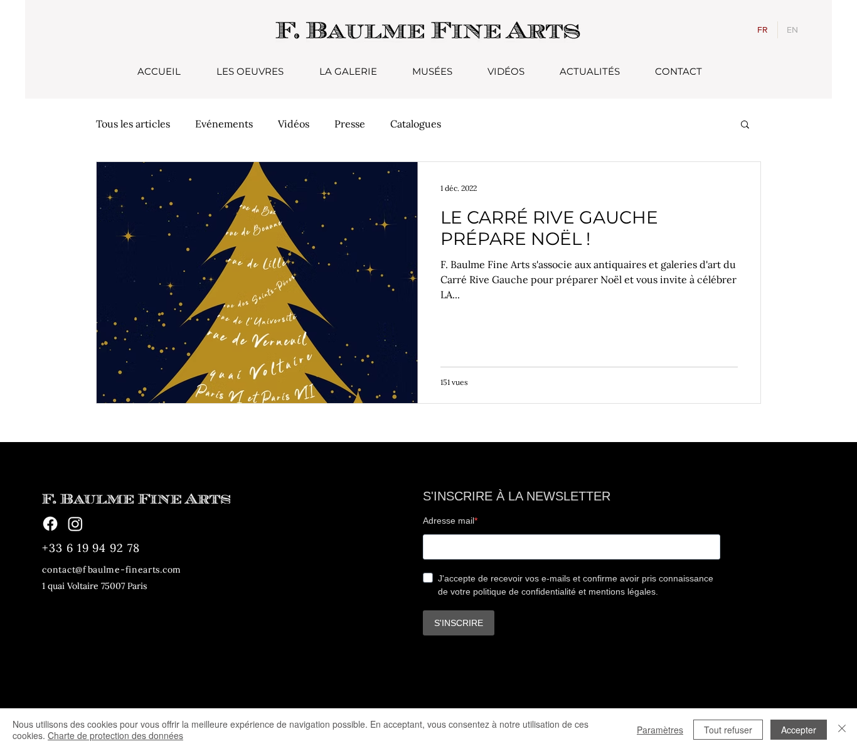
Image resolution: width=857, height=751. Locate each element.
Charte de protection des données (115, 735)
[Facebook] (50, 523)
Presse (349, 123)
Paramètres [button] (660, 729)
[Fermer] (841, 729)
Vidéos (293, 123)
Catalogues (415, 123)
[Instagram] (75, 523)
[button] (745, 125)
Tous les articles (133, 123)
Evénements (224, 123)
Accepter (798, 729)
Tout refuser (728, 729)
